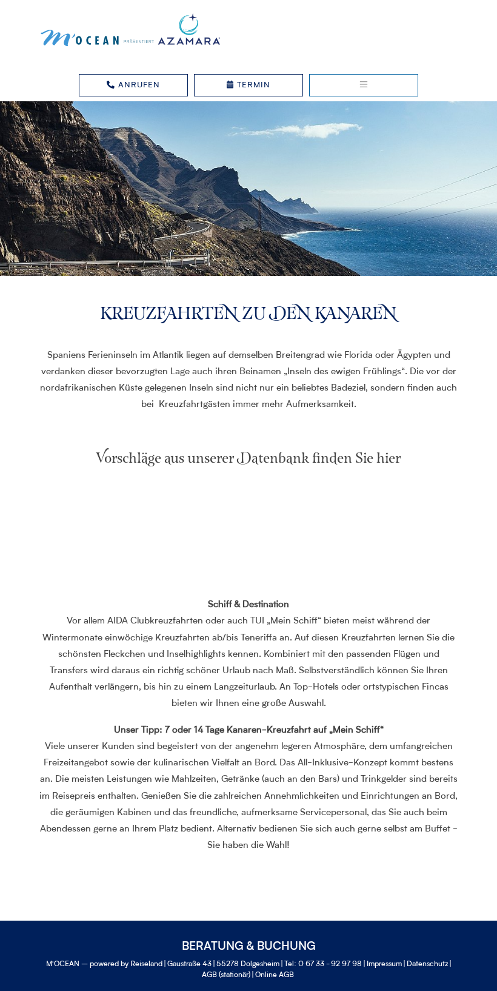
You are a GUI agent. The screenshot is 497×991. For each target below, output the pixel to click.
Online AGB (274, 975)
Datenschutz (427, 964)
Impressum (384, 964)
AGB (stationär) (226, 975)
